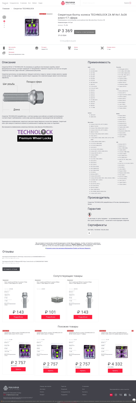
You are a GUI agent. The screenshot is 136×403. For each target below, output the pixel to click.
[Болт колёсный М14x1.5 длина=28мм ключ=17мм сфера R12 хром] (57, 299)
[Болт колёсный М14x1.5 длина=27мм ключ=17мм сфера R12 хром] (25, 299)
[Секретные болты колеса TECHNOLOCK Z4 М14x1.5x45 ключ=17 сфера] (57, 351)
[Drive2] (111, 395)
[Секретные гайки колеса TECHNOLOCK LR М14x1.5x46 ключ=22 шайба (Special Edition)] (121, 351)
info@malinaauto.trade (12, 394)
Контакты (85, 391)
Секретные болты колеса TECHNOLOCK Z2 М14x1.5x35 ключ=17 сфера (82, 333)
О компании (23, 3)
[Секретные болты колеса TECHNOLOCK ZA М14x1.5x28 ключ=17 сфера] (32, 26)
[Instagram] (116, 395)
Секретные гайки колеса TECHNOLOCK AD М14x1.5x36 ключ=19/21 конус (17, 333)
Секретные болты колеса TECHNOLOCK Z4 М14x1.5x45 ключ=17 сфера (49, 333)
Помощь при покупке (45, 386)
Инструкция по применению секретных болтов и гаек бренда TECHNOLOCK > (27, 127)
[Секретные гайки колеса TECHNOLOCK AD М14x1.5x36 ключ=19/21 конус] (25, 350)
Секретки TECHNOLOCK (24, 9)
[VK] (120, 395)
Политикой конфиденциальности (68, 402)
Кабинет (34, 3)
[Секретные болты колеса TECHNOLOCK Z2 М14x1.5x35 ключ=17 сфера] (89, 351)
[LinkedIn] (130, 395)
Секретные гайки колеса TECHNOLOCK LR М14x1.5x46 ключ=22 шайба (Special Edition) (114, 333)
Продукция (5, 3)
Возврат (42, 394)
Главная (6, 9)
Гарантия (63, 386)
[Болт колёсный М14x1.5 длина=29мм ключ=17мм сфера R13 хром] (89, 299)
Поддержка (64, 394)
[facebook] (125, 395)
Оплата (42, 391)
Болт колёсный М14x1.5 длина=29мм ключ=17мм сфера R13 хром (80, 282)
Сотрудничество (14, 3)
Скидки (40, 3)
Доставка (42, 389)
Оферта (84, 394)
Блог (29, 3)
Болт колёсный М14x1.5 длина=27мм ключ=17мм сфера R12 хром (16, 282)
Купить (18, 369)
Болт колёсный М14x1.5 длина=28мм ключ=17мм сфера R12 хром (48, 282)
